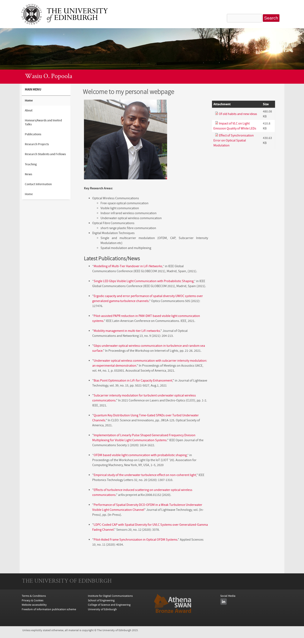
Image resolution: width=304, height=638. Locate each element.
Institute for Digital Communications (110, 596)
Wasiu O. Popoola (48, 76)
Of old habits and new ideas (238, 114)
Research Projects (37, 144)
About (28, 110)
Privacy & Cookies (32, 600)
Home (29, 100)
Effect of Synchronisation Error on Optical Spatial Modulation (233, 140)
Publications (33, 134)
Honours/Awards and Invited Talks (43, 122)
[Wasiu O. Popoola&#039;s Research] (64, 24)
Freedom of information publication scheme (49, 609)
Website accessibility (34, 605)
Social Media (227, 596)
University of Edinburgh (102, 609)
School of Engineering (101, 600)
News (28, 174)
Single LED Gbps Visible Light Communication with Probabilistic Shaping (144, 281)
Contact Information (38, 184)
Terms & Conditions (34, 596)
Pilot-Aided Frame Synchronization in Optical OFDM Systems (135, 540)
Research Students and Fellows (45, 154)
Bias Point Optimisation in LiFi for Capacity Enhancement (133, 380)
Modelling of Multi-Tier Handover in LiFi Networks (128, 266)
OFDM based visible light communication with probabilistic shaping (140, 455)
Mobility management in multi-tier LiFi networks (127, 331)
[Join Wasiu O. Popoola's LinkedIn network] (223, 601)
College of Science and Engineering (109, 605)
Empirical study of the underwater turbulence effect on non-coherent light (145, 475)
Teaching (31, 164)
